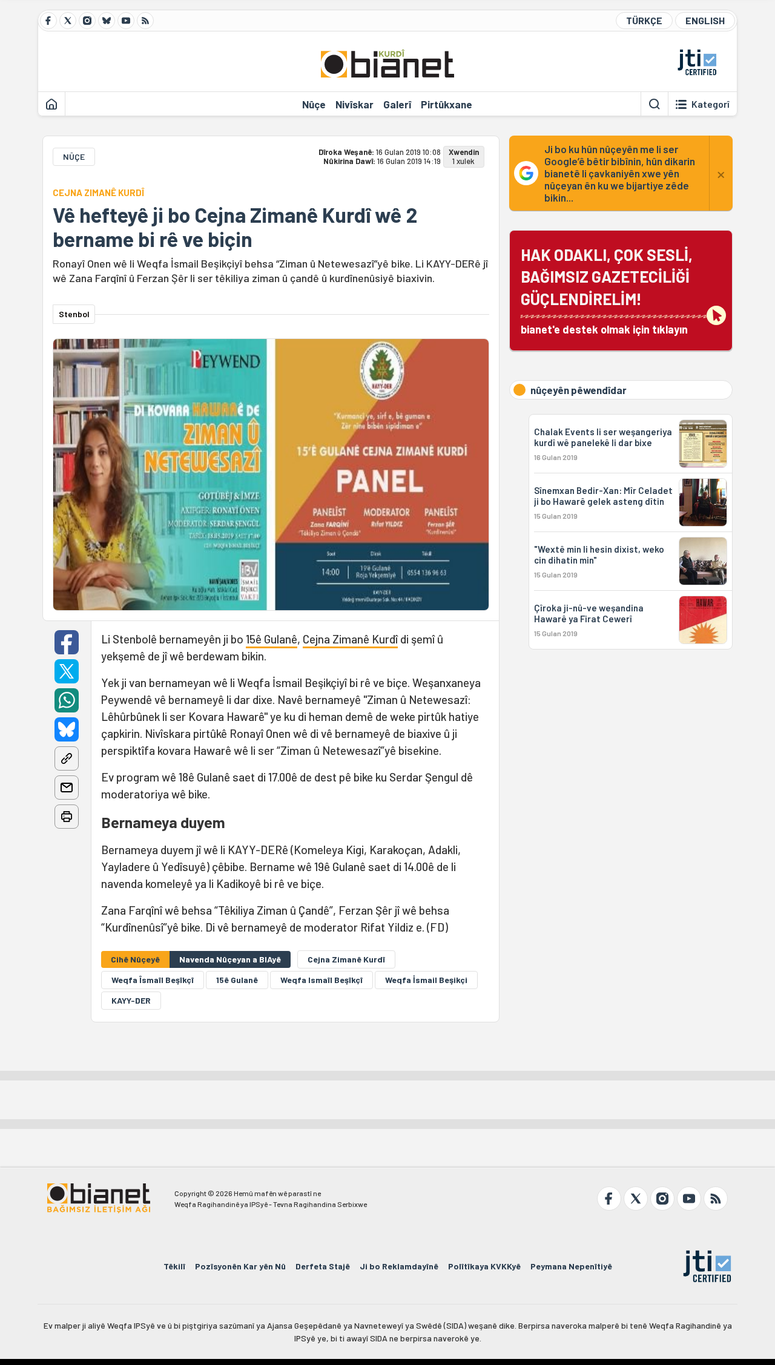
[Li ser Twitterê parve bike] (66, 671)
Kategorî (710, 104)
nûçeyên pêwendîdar (578, 390)
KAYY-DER (131, 1000)
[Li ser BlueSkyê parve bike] (66, 729)
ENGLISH (705, 20)
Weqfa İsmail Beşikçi (426, 980)
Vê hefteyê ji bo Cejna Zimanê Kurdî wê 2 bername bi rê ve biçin (235, 227)
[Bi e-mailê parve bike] (66, 787)
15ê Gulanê (271, 639)
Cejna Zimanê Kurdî (350, 639)
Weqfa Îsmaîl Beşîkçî (152, 980)
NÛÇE (74, 156)
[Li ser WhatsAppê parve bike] (66, 700)
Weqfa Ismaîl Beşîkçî (321, 980)
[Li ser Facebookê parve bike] (66, 642)
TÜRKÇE (644, 20)
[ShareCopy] (66, 758)
